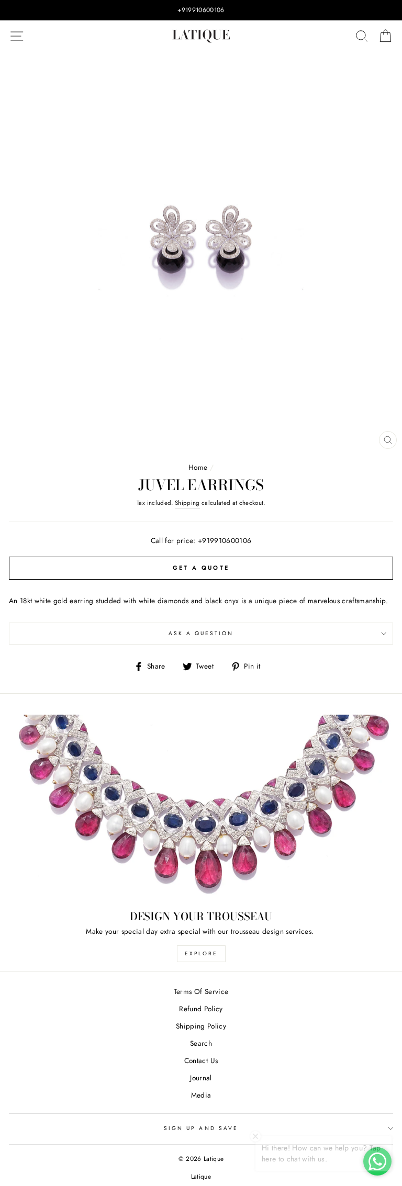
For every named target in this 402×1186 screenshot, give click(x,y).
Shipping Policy (201, 1026)
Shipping (187, 503)
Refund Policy (200, 1008)
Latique (201, 1176)
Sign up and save (201, 1128)
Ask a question (201, 633)
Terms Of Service (201, 991)
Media (201, 1095)
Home (197, 467)
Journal (200, 1077)
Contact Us (201, 1060)
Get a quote (201, 567)
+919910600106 (224, 540)
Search (201, 1043)
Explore (201, 953)
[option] (201, 10)
